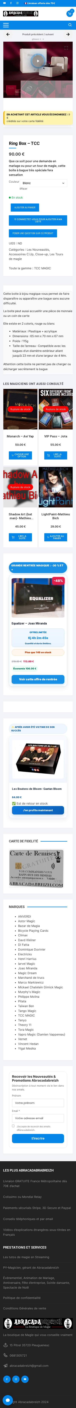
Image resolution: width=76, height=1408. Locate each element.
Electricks (25, 954)
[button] (66, 48)
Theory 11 (24, 1025)
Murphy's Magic (29, 992)
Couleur (14, 181)
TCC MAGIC (42, 268)
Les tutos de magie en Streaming (26, 1257)
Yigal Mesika (27, 1048)
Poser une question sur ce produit (33, 233)
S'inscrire (38, 1138)
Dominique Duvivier (31, 949)
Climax (23, 935)
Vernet (22, 1039)
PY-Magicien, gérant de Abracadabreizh (31, 1267)
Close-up (41, 254)
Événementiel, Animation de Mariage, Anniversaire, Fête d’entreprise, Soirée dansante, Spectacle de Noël (36, 1282)
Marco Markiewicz (31, 982)
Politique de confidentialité (22, 1298)
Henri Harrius (27, 959)
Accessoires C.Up (21, 254)
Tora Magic (26, 1029)
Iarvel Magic (26, 963)
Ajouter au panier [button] (57, 537)
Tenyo (22, 1020)
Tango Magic (27, 1011)
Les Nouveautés (38, 249)
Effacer (23, 188)
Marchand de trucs (31, 977)
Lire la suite (57, 455)
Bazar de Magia (29, 926)
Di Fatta (23, 944)
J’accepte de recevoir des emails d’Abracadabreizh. (33, 1128)
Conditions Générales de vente (24, 1308)
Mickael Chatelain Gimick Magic (40, 987)
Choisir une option (22, 455)
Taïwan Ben (26, 1006)
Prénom (16, 1095)
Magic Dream (27, 973)
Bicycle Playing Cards (33, 930)
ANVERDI (24, 916)
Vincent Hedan (28, 1044)
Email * (16, 1110)
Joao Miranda (27, 968)
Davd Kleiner (27, 940)
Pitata (22, 1001)
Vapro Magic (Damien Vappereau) (41, 1034)
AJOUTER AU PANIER (24, 207)
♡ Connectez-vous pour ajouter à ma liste (38, 220)
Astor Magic (26, 921)
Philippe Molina (28, 996)
